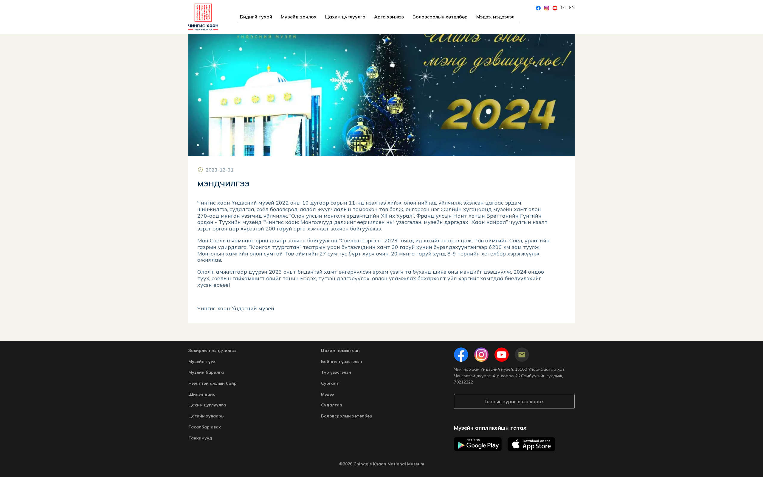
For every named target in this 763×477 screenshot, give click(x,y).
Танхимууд (200, 438)
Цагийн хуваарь (206, 416)
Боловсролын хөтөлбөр (440, 17)
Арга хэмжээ (389, 17)
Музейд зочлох (299, 17)
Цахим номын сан (340, 350)
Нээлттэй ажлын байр (212, 383)
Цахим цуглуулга (345, 17)
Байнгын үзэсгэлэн (341, 361)
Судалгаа (331, 405)
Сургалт (330, 383)
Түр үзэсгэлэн (336, 372)
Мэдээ (327, 394)
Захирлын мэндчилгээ (212, 350)
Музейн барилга (206, 372)
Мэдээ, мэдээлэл (495, 17)
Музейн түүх (201, 361)
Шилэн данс (201, 394)
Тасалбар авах (204, 427)
